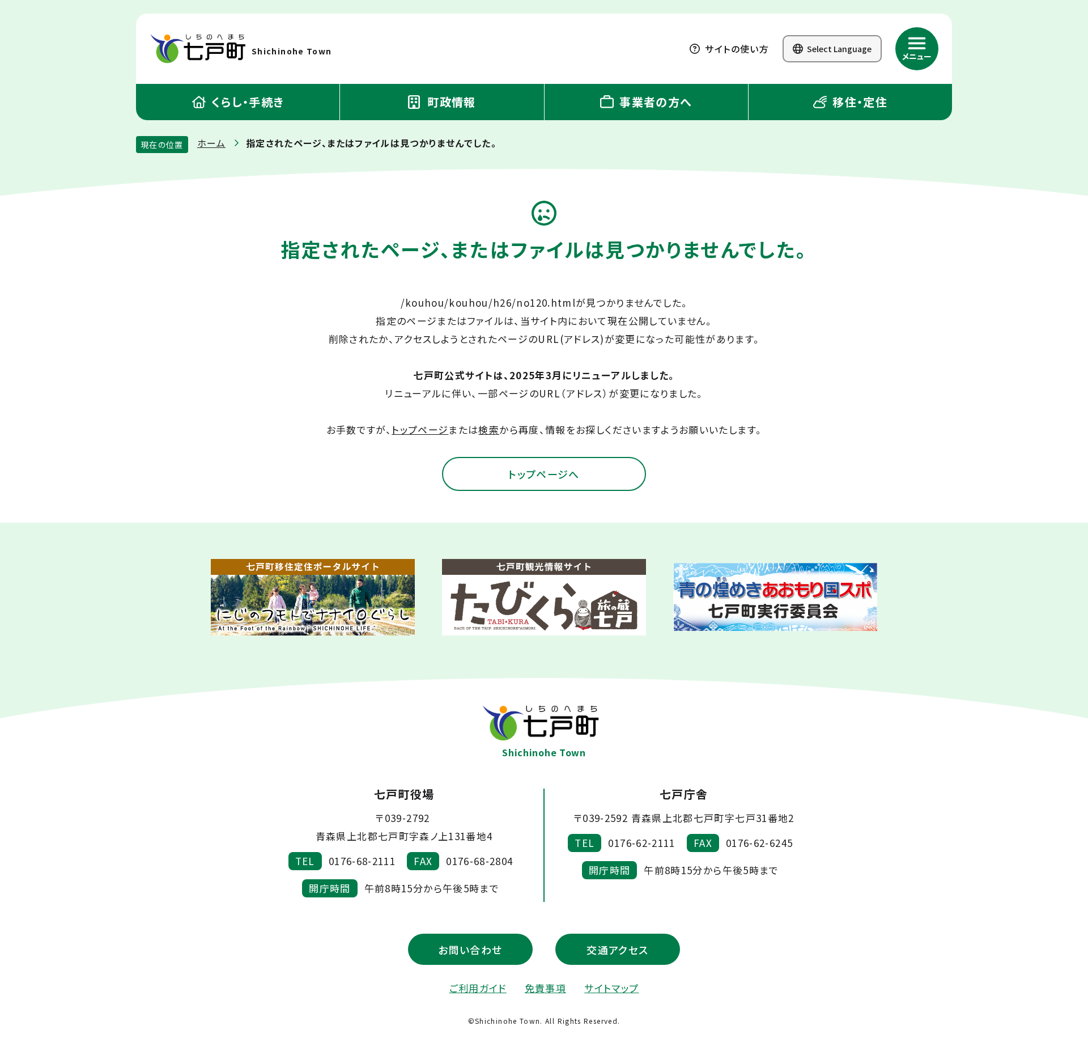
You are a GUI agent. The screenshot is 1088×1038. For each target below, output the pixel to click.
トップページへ (544, 474)
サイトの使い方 (735, 49)
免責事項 (545, 988)
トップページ (420, 429)
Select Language (838, 48)
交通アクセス (617, 949)
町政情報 (450, 102)
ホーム (211, 143)
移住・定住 (858, 102)
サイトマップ (611, 988)
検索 (488, 429)
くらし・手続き (246, 102)
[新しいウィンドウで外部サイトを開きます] (313, 597)
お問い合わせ (470, 949)
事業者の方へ (654, 102)
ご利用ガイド (478, 988)
